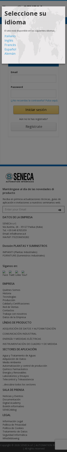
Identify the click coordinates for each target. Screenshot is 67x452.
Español (10, 49)
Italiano (10, 36)
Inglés (8, 40)
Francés (10, 45)
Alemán (9, 53)
